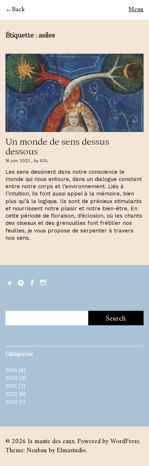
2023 (11, 402)
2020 (11, 378)
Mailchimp (10, 282)
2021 (11, 386)
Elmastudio (71, 450)
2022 (11, 394)
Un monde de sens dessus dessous (57, 146)
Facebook (32, 282)
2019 (11, 370)
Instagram (43, 282)
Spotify (21, 282)
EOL (44, 160)
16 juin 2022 (17, 160)
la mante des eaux (51, 441)
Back (18, 9)
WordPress (124, 441)
